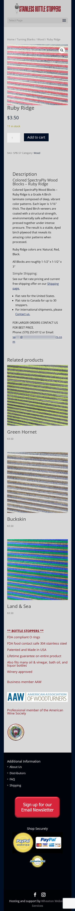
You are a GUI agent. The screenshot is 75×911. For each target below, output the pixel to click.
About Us (16, 767)
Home (10, 39)
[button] (62, 50)
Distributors (18, 773)
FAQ (12, 779)
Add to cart (36, 137)
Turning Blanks (26, 39)
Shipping (15, 785)
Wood (40, 39)
